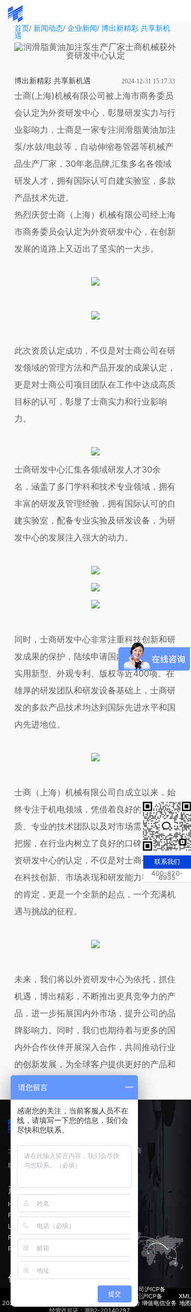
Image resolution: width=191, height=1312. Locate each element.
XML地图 (185, 1299)
